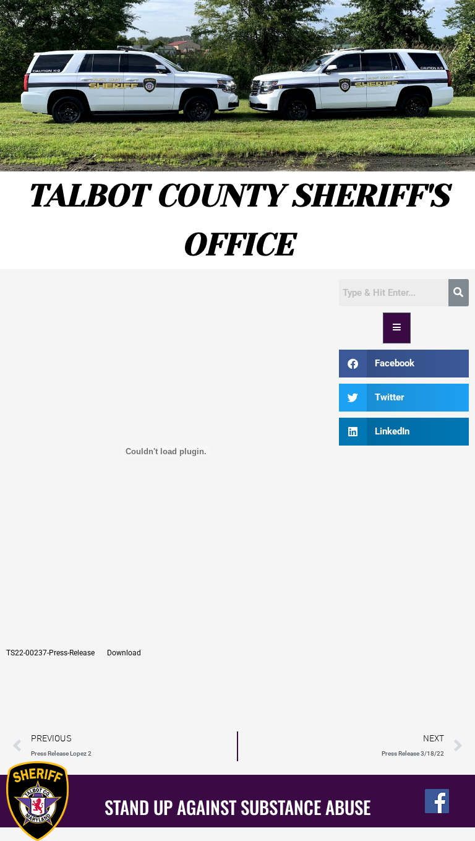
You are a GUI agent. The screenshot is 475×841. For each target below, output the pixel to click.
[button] (404, 363)
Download (124, 653)
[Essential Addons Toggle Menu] (397, 328)
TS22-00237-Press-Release (50, 653)
